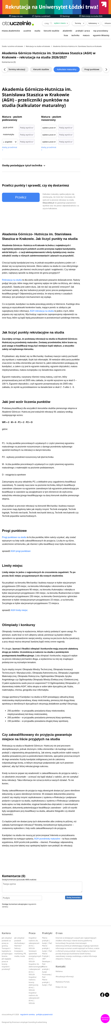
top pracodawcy (100, 30)
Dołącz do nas (17, 16)
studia (37, 30)
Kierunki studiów (41, 69)
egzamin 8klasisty (101, 35)
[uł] (55, 7)
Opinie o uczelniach (42, 16)
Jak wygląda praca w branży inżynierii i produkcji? (6, 964)
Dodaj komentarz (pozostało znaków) (19, 879)
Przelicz (20, 197)
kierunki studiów (51, 30)
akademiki (67, 30)
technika (75, 35)
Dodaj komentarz (74, 897)
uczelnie (27, 30)
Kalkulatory (93, 23)
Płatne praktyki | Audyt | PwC (47, 940)
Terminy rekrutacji (17, 69)
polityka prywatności (44, 1014)
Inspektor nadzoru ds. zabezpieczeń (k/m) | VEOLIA (34, 943)
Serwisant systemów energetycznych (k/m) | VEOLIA (35, 956)
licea (66, 35)
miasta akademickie (11, 30)
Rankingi (66, 16)
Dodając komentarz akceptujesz (19, 905)
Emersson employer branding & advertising (29, 1022)
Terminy (78, 23)
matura (86, 35)
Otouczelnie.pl (48, 203)
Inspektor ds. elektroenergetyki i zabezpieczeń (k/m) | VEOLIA (36, 969)
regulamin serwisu (27, 1014)
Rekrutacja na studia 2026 (91, 16)
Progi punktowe (91, 69)
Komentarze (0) (9, 62)
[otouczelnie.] (18, 23)
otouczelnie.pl (7, 1014)
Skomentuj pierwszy (105, 1018)
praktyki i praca (83, 30)
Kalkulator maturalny (66, 69)
